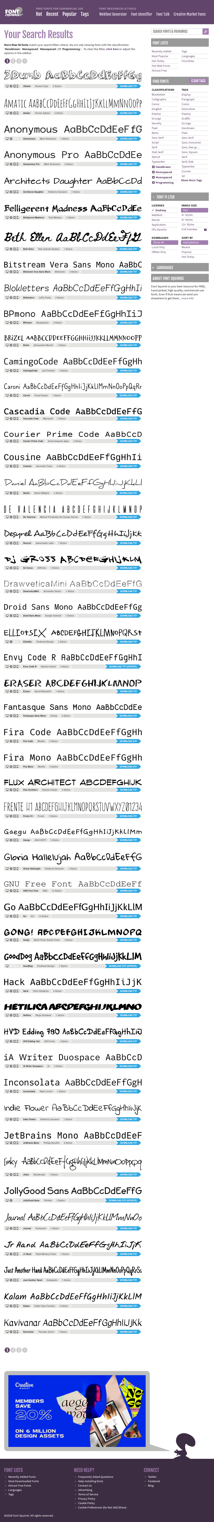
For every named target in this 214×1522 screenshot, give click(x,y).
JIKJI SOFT (40, 840)
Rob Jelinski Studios (48, 249)
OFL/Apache (159, 229)
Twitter (152, 1477)
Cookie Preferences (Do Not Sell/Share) (102, 1507)
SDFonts (41, 567)
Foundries (188, 61)
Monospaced (162, 172)
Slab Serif (157, 152)
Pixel (155, 128)
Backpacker (42, 322)
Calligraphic (159, 99)
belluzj (53, 715)
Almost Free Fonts (19, 1486)
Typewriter (158, 162)
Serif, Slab (188, 162)
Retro (155, 133)
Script (155, 143)
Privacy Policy (86, 1499)
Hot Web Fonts (161, 66)
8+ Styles (187, 220)
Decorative (188, 109)
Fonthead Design (45, 641)
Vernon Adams (42, 113)
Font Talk (162, 14)
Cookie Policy (86, 1503)
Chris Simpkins (41, 991)
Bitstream (60, 271)
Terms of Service (88, 1494)
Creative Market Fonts (190, 14)
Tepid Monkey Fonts (46, 1254)
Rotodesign (39, 1174)
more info (188, 298)
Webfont (157, 215)
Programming (162, 183)
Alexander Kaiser (52, 591)
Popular (69, 14)
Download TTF (128, 86)
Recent (52, 14)
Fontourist (41, 1228)
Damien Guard (48, 666)
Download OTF (128, 249)
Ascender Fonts (44, 466)
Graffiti (186, 119)
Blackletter (158, 95)
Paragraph (188, 99)
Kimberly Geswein (57, 191)
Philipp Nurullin (51, 1142)
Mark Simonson (48, 138)
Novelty (157, 123)
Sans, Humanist (191, 143)
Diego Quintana (43, 1015)
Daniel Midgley (41, 493)
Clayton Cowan (49, 789)
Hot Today (158, 61)
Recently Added (161, 51)
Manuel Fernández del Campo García (59, 517)
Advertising (85, 1490)
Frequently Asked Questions (95, 1477)
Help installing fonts (90, 1481)
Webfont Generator (113, 14)
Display (156, 114)
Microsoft (48, 418)
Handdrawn (161, 167)
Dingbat (157, 109)
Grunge (156, 119)
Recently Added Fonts (22, 1477)
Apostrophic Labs (45, 543)
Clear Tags (198, 81)
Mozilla (41, 741)
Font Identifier (141, 14)
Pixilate (48, 1200)
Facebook (154, 1481)
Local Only (158, 247)
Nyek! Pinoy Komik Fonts (47, 939)
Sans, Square (189, 152)
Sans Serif (158, 138)
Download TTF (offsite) (123, 666)
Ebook (156, 220)
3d (183, 176)
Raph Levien (46, 1091)
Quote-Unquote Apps (58, 441)
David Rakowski (43, 691)
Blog (151, 1486)
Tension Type (41, 86)
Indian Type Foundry (44, 1305)
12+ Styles (188, 224)
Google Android (53, 615)
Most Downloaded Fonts (23, 1481)
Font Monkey (55, 217)
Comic (155, 104)
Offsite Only (159, 252)
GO (32, 916)
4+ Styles (187, 215)
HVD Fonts (49, 1041)
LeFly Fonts (45, 297)
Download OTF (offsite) (123, 966)
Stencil (156, 157)
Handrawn (188, 128)
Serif (154, 147)
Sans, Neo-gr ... (191, 147)
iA (48, 1066)
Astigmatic (52, 1280)
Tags (85, 14)
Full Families (189, 229)
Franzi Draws (41, 395)
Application (159, 225)
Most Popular (160, 56)
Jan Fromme (48, 370)
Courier (186, 171)
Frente (41, 816)
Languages (188, 56)
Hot (39, 14)
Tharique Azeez (46, 1331)
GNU (45, 890)
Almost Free (159, 71)
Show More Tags (191, 180)
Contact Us (85, 1486)
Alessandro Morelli (43, 345)
